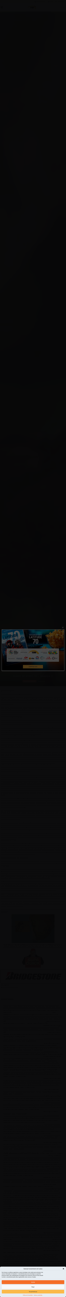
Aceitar (33, 1282)
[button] (63, 1269)
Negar (33, 1287)
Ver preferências (33, 1291)
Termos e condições (38, 1295)
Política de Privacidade (28, 1295)
